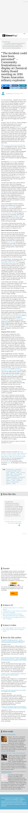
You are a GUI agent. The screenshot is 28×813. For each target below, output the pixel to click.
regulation (12, 472)
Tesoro (20, 109)
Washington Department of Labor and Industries (11, 369)
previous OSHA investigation (14, 379)
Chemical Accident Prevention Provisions (14, 212)
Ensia (9, 462)
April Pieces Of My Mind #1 (8, 734)
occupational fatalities (11, 477)
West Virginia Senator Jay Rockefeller (12, 315)
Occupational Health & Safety (13, 471)
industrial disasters (15, 475)
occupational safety (15, 478)
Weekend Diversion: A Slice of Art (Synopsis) (13, 753)
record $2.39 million (6, 368)
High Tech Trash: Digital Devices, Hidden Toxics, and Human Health (13, 455)
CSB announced (12, 242)
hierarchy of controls (19, 175)
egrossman (10, 93)
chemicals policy (10, 469)
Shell (2, 111)
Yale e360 (8, 461)
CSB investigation (13, 161)
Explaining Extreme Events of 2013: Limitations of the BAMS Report (13, 772)
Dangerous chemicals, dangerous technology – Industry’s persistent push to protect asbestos (14, 707)
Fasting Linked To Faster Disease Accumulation (15, 611)
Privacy (3, 799)
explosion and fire (19, 127)
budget (6, 326)
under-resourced (22, 314)
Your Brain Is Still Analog (9, 612)
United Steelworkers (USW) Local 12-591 (13, 261)
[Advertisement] (14, 17)
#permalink (18, 523)
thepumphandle (6, 41)
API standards (10, 207)
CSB (25, 168)
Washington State (17, 216)
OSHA (7, 472)
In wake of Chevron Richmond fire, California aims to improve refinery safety (13, 674)
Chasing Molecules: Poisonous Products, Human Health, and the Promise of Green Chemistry (13, 453)
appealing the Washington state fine (10, 375)
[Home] (10, 36)
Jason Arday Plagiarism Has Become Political (14, 628)
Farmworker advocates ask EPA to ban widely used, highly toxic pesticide (13, 691)
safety (17, 472)
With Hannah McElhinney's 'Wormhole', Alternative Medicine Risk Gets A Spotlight (13, 614)
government (18, 469)
